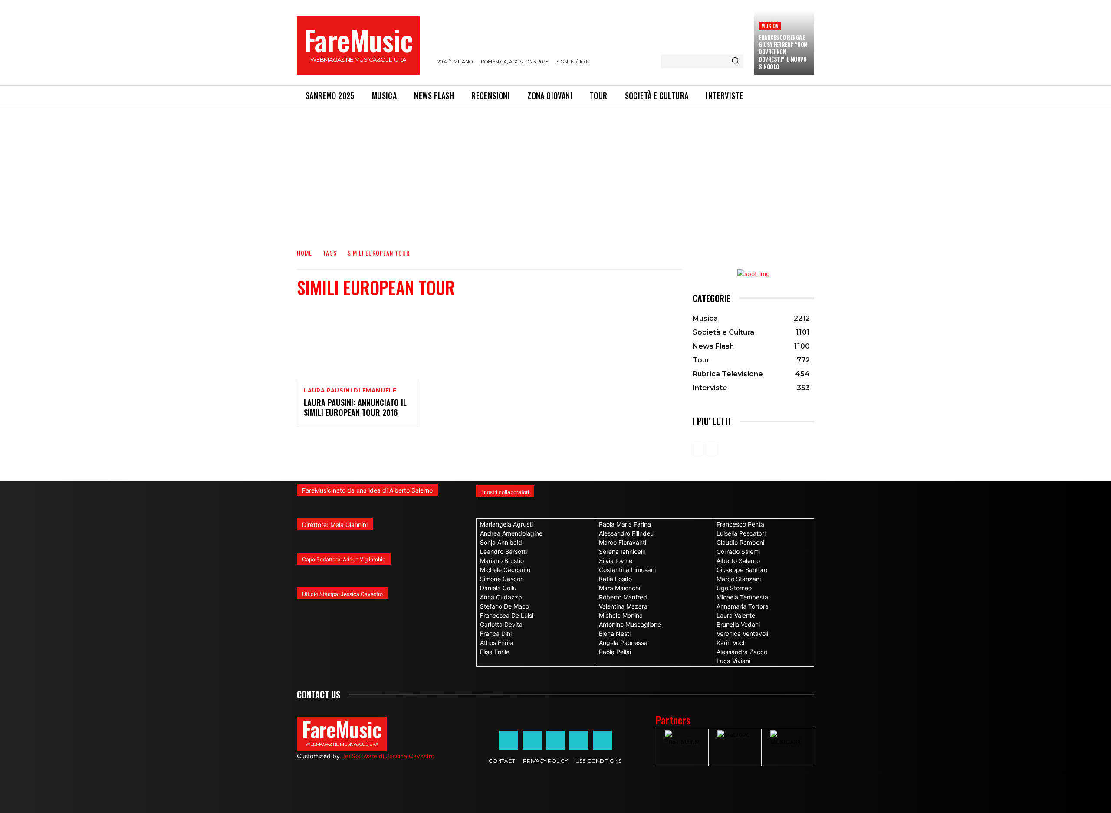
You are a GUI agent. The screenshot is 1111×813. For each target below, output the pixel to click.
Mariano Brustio (502, 560)
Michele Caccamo (505, 569)
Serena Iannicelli (622, 551)
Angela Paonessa (623, 642)
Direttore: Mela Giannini (335, 524)
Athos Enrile (496, 642)
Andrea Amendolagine (511, 533)
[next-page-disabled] (712, 449)
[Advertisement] (555, 171)
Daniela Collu (498, 588)
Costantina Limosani (627, 569)
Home (304, 252)
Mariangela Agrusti (506, 524)
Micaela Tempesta (742, 597)
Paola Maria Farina (625, 524)
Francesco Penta (740, 524)
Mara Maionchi (619, 588)
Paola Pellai (615, 651)
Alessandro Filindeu (626, 533)
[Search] (735, 61)
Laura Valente (736, 615)
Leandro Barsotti (503, 551)
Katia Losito (615, 579)
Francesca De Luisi (506, 615)
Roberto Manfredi (623, 597)
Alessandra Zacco (742, 651)
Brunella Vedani (738, 624)
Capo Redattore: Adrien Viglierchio (343, 559)
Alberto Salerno (738, 560)
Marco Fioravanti (622, 542)
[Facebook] (508, 740)
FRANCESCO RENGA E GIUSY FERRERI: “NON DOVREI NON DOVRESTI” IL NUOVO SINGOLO (783, 52)
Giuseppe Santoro (742, 569)
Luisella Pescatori (741, 533)
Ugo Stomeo (734, 588)
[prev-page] (698, 449)
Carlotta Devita (501, 624)
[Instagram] (532, 740)
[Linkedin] (555, 740)
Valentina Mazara (623, 606)
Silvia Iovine (615, 560)
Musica (769, 26)
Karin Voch (731, 642)
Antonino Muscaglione (630, 624)
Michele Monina (621, 615)
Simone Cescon (502, 579)
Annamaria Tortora (743, 606)
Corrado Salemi (738, 551)
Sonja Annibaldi (501, 542)
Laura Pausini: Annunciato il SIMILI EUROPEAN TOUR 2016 (355, 407)
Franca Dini (496, 633)
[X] (578, 740)
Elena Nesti (615, 633)
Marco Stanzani (739, 579)
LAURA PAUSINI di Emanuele (350, 390)
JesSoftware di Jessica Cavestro (388, 756)
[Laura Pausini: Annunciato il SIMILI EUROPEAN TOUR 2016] (357, 342)
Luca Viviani (733, 661)
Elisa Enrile (494, 651)
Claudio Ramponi (740, 542)
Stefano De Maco (504, 606)
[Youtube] (602, 740)
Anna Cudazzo (501, 597)
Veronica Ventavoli (742, 633)
